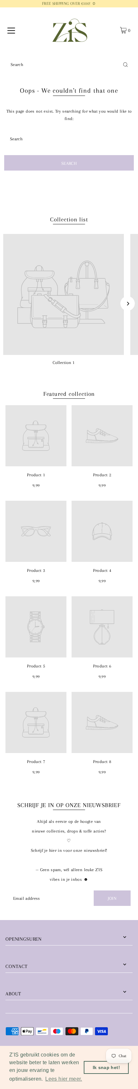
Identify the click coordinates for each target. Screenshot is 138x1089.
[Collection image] (63, 294)
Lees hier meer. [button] (63, 1079)
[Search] (125, 64)
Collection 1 (63, 362)
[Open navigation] (11, 30)
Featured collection (69, 394)
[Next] (127, 303)
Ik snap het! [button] (106, 1067)
